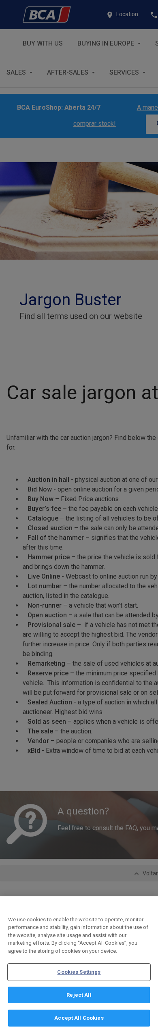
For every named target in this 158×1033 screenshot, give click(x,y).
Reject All (78, 995)
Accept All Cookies (78, 1018)
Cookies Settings (78, 972)
